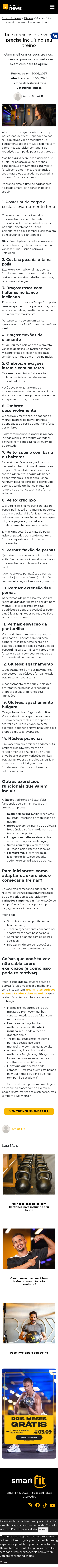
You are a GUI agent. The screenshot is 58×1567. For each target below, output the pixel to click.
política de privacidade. (22, 1529)
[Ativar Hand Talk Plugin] (54, 35)
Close (3, 1562)
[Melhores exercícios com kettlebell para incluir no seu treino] (29, 1174)
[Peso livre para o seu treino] (29, 1323)
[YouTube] (52, 1505)
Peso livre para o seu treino (29, 1352)
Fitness (28, 18)
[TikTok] (45, 1505)
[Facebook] (37, 1505)
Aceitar (43, 1529)
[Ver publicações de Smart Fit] (18, 96)
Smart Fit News (11, 18)
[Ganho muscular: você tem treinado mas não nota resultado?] (29, 1249)
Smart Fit (38, 96)
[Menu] (52, 7)
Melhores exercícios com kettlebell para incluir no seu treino (29, 1207)
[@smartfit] (29, 1505)
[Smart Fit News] (12, 7)
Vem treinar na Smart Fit (29, 1111)
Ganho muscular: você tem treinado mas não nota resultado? (29, 1281)
